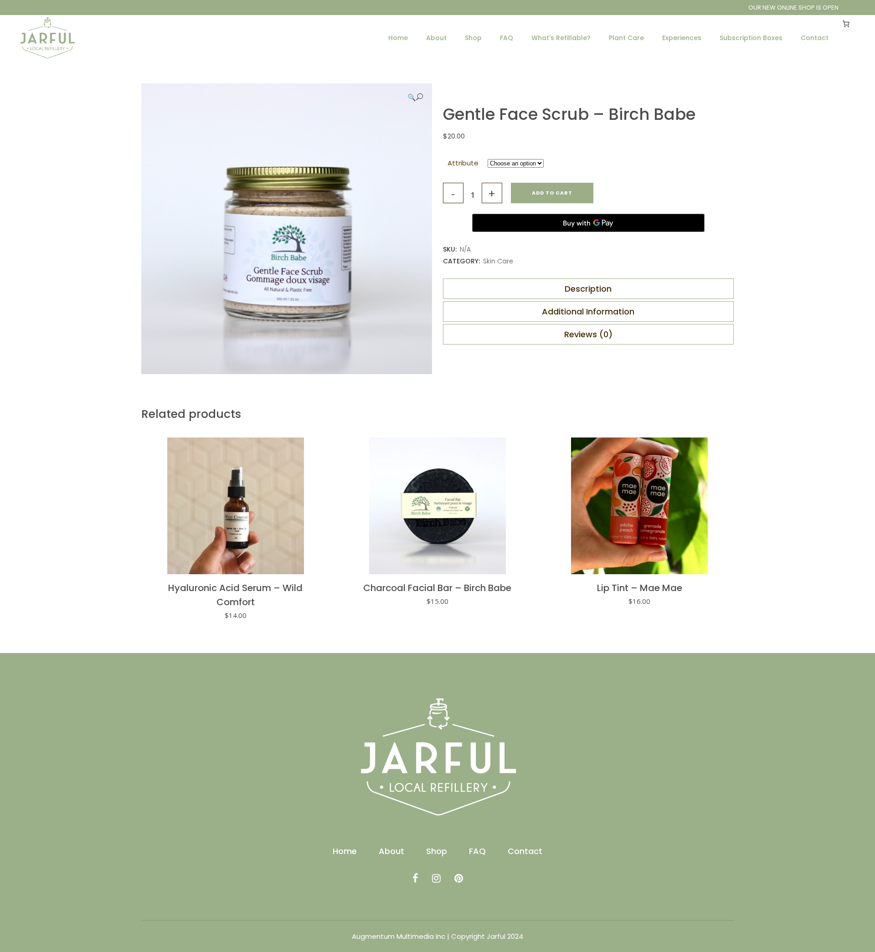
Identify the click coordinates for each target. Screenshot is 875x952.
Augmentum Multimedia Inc (398, 936)
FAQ (477, 851)
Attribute (463, 163)
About (391, 851)
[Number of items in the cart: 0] (846, 23)
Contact (525, 851)
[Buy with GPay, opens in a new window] (588, 223)
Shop (436, 851)
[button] (415, 97)
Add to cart (552, 192)
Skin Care (498, 261)
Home (345, 851)
